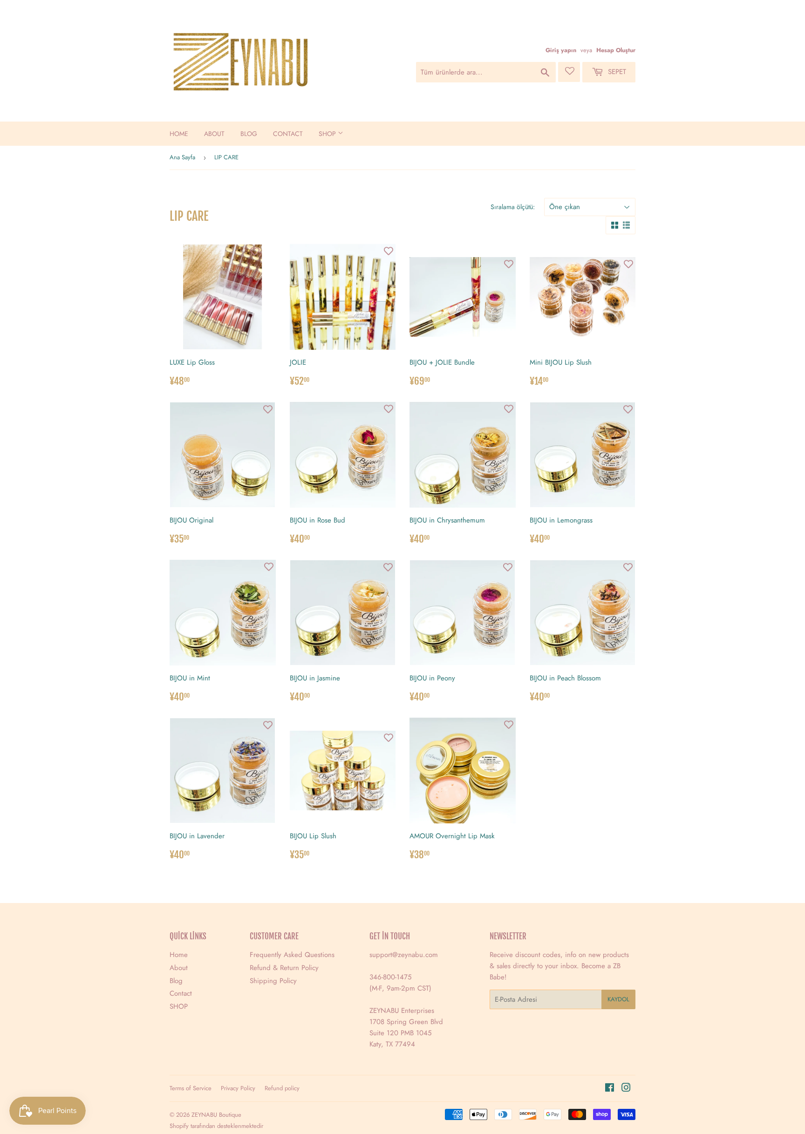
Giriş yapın (561, 50)
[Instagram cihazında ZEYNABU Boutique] (626, 1089)
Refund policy (282, 1088)
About (214, 133)
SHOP (328, 133)
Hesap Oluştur (615, 50)
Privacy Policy (238, 1088)
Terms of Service (190, 1088)
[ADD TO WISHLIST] (255, 251)
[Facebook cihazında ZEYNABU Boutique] (609, 1089)
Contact (288, 133)
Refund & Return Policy (284, 968)
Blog (248, 133)
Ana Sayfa (182, 157)
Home (179, 133)
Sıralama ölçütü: (513, 206)
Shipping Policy (273, 981)
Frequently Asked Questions (292, 955)
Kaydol (618, 999)
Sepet (616, 72)
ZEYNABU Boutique (216, 1114)
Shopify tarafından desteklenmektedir (216, 1125)
